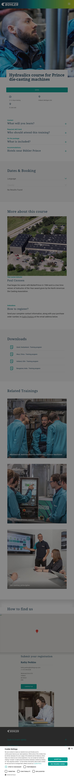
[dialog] (37, 761)
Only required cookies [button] (58, 764)
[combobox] (69, 749)
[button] (25, 775)
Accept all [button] (57, 759)
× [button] (72, 748)
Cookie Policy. (38, 763)
